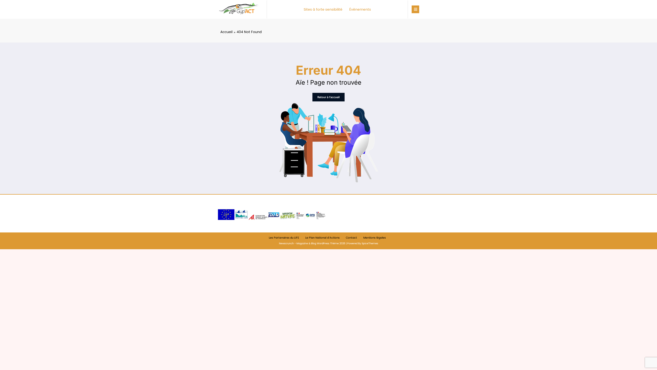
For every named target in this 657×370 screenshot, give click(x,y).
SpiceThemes (370, 243)
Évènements (360, 9)
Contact (351, 238)
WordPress (323, 243)
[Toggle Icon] (415, 9)
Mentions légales (374, 238)
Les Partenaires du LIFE (284, 238)
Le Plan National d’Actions (322, 238)
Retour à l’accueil (328, 97)
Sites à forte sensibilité (323, 9)
